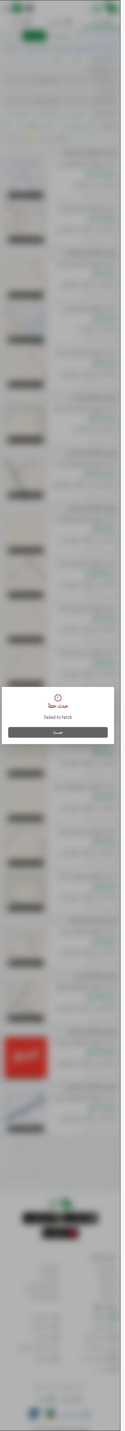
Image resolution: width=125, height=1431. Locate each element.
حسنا (58, 732)
